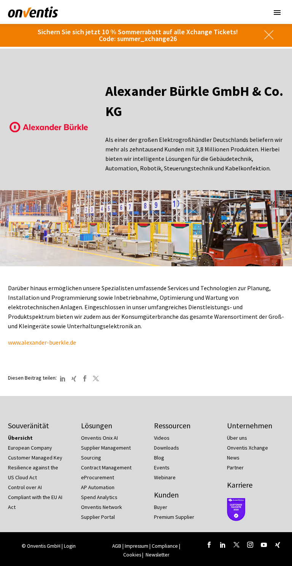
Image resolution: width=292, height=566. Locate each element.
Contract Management (106, 467)
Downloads (166, 447)
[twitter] (236, 545)
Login (70, 546)
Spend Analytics (99, 497)
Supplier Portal (98, 517)
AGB (116, 546)
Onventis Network (101, 507)
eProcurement (97, 477)
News (233, 457)
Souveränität (28, 425)
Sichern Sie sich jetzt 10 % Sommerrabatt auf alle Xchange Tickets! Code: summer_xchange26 (138, 35)
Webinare (165, 477)
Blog (159, 457)
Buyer (160, 507)
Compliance (165, 546)
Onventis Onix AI (99, 437)
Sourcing (91, 457)
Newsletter (157, 555)
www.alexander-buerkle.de (42, 342)
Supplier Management (106, 447)
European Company (30, 447)
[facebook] (209, 545)
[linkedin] (223, 545)
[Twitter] (96, 378)
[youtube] (264, 545)
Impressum (137, 546)
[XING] (74, 378)
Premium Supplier (174, 517)
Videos (162, 437)
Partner (235, 467)
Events (162, 467)
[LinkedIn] (63, 378)
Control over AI (25, 487)
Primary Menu (277, 12)
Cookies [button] (132, 555)
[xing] (278, 545)
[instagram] (250, 545)
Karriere (239, 485)
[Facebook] (85, 378)
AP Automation (97, 487)
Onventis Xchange (247, 447)
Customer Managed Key (35, 457)
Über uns (237, 437)
